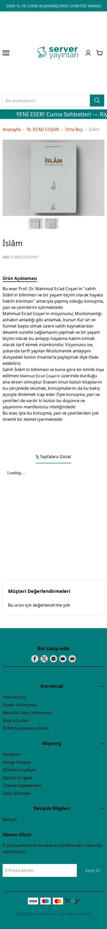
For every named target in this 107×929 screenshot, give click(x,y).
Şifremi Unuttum (19, 770)
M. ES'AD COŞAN (43, 129)
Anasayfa (12, 129)
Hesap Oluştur (17, 762)
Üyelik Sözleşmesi (20, 705)
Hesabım (11, 754)
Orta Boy (74, 129)
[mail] (72, 658)
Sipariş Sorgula (17, 778)
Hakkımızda (14, 697)
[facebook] (34, 658)
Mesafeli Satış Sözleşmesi (27, 712)
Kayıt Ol (92, 870)
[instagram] (53, 658)
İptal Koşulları (16, 720)
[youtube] (62, 658)
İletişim (10, 819)
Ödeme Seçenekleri (22, 785)
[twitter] (44, 658)
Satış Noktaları (17, 793)
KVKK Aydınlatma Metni (26, 728)
